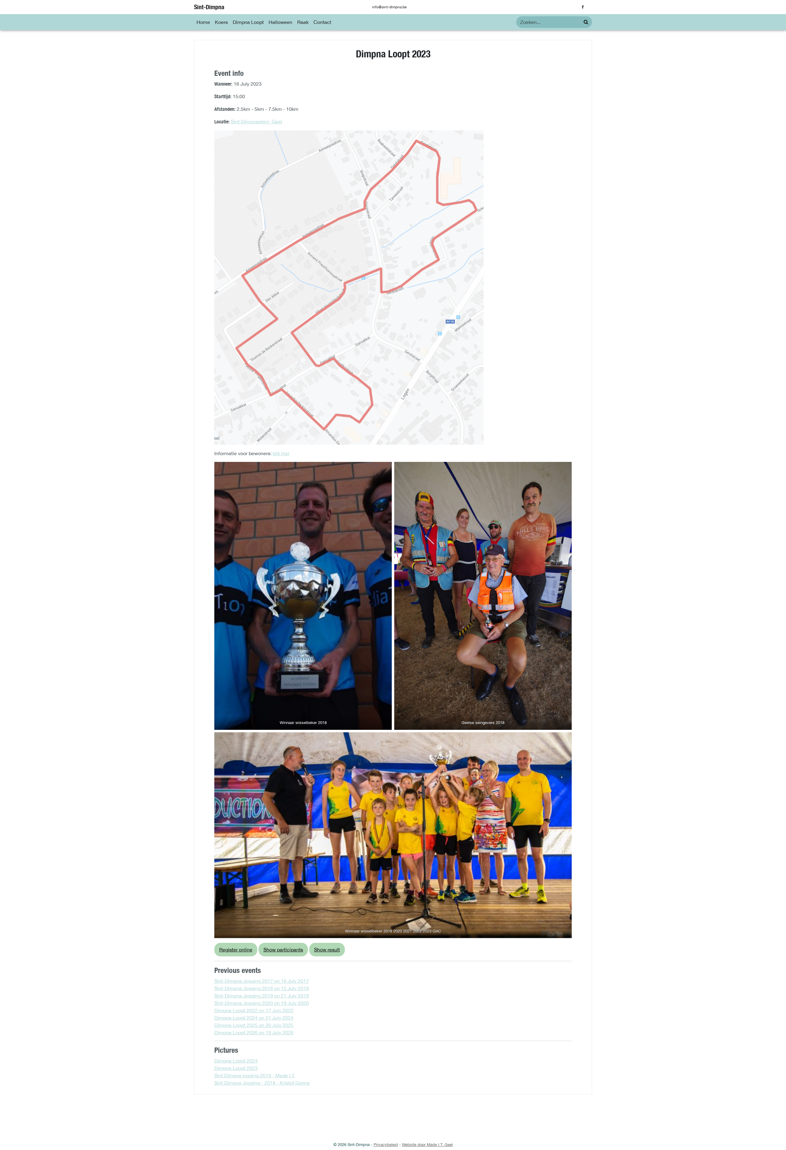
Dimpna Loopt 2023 (236, 1068)
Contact (322, 22)
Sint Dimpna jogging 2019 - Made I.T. (254, 1075)
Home (203, 22)
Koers (221, 22)
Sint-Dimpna (209, 6)
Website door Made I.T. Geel (427, 1144)
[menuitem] (203, 22)
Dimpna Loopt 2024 (236, 1060)
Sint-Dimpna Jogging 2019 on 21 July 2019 (261, 995)
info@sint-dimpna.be (389, 7)
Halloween (280, 22)
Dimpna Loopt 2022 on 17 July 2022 (254, 1010)
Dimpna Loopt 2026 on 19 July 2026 (254, 1032)
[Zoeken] (586, 21)
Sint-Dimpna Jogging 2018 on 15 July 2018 (261, 988)
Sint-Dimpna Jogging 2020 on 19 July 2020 (261, 1003)
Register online (235, 949)
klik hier (281, 453)
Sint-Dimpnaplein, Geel (256, 121)
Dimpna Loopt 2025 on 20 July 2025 (254, 1025)
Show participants (283, 949)
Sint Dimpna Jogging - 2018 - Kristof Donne (262, 1083)
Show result (327, 949)
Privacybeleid (386, 1144)
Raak (303, 22)
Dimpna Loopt (248, 22)
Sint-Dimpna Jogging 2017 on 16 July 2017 (261, 981)
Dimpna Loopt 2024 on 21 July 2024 (254, 1017)
